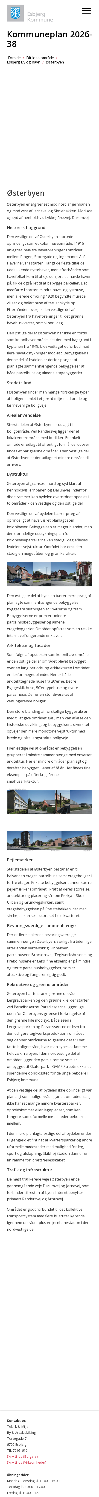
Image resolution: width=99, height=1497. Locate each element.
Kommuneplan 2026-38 (49, 38)
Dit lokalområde (40, 57)
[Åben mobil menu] (86, 11)
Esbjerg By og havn (23, 62)
